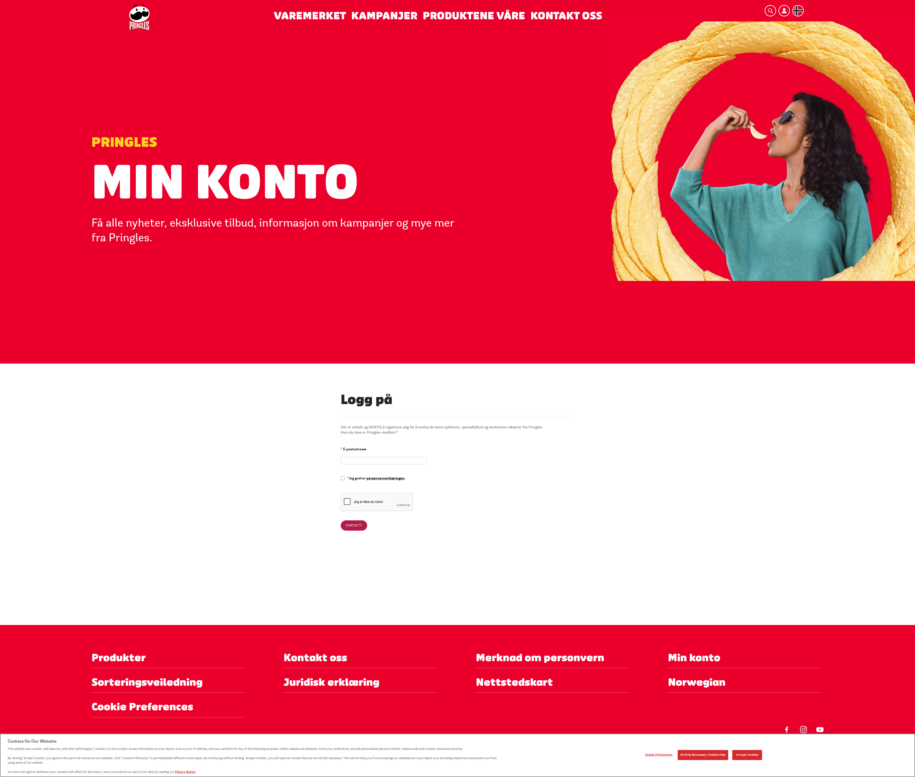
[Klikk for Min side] (784, 10)
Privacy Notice (185, 772)
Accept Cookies (747, 755)
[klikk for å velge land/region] (798, 10)
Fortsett (354, 525)
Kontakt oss (566, 16)
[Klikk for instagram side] (801, 725)
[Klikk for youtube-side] (818, 725)
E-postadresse (353, 449)
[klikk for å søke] (770, 10)
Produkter (119, 657)
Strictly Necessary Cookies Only (703, 755)
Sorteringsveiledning (147, 682)
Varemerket (310, 16)
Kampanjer (384, 16)
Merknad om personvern (540, 657)
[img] (139, 18)
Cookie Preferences (658, 755)
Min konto (694, 657)
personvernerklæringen (385, 478)
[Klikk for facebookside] (784, 725)
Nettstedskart (514, 682)
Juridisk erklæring (331, 682)
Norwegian (697, 682)
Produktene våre (474, 16)
